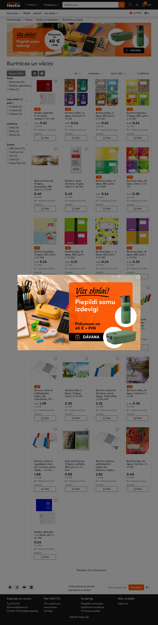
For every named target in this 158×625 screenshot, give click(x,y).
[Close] (138, 277)
